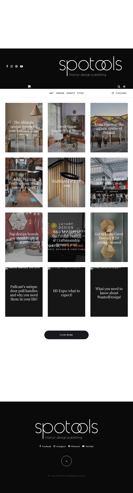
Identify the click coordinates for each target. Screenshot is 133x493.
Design (60, 93)
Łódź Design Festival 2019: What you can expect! (24, 183)
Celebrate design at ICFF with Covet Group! (109, 183)
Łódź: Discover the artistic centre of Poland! (109, 128)
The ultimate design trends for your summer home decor (24, 128)
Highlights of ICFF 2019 (66, 183)
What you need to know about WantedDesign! (109, 293)
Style (80, 93)
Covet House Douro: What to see (66, 128)
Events (70, 93)
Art (51, 93)
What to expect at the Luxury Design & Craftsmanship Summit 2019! (66, 238)
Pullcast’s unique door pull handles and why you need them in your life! (24, 293)
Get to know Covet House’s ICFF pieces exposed (109, 238)
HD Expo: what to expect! (66, 293)
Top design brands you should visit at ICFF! (23, 238)
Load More (66, 335)
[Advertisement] (66, 24)
